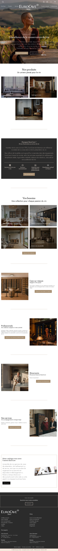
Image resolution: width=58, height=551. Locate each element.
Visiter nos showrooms (36, 53)
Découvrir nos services (15, 427)
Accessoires (32, 524)
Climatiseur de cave (34, 521)
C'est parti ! (29, 503)
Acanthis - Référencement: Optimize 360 (38, 549)
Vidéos (2, 526)
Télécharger (6, 483)
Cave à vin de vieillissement (36, 518)
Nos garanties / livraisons (7, 522)
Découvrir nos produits (22, 53)
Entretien (3, 524)
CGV (33, 547)
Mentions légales (17, 547)
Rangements (32, 526)
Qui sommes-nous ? (29, 174)
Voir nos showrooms (5, 521)
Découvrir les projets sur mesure (43, 291)
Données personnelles (26, 547)
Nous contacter (4, 519)
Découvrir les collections (29, 253)
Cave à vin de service (34, 519)
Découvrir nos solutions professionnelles (15, 337)
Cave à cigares (33, 522)
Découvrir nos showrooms (43, 381)
